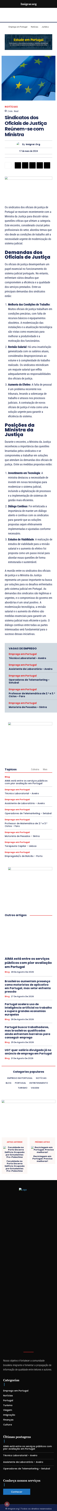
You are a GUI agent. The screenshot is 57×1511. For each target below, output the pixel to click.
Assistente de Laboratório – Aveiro (30, 669)
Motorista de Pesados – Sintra (28, 707)
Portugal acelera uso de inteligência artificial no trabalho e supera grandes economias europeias (28, 1009)
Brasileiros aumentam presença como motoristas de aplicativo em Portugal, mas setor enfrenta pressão (28, 986)
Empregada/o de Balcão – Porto (24, 856)
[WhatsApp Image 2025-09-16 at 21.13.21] (28, 178)
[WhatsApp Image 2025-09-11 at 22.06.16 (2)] (30, 869)
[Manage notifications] (7, 1504)
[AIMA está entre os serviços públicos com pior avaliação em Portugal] (28, 936)
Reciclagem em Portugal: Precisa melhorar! (42, 1159)
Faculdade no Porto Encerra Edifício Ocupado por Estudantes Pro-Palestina (15, 1166)
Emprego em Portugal (23, 654)
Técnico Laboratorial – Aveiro (27, 658)
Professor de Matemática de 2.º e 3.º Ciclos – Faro (32, 695)
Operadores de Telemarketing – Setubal (29, 681)
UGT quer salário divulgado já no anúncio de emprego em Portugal (28, 1051)
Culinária (35, 769)
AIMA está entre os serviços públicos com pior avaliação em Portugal (26, 782)
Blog (7, 777)
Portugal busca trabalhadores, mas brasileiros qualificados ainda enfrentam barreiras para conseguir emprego (27, 1032)
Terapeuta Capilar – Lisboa (20, 846)
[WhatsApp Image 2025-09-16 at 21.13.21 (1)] (30, 724)
